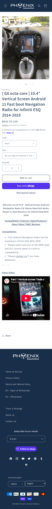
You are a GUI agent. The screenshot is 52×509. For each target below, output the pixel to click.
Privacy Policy (12, 378)
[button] (5, 6)
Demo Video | (19, 224)
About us (10, 415)
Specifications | (39, 221)
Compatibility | (12, 221)
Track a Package (14, 408)
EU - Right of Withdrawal (18, 390)
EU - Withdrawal (13, 397)
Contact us (11, 421)
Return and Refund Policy (18, 384)
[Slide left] (20, 84)
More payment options (26, 193)
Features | (25, 221)
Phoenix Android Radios (30, 504)
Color (4, 138)
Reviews (36, 224)
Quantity (6, 162)
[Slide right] (32, 84)
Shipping (5, 125)
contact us (21, 256)
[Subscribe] (42, 439)
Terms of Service (14, 372)
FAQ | (29, 224)
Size (4, 150)
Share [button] (8, 335)
